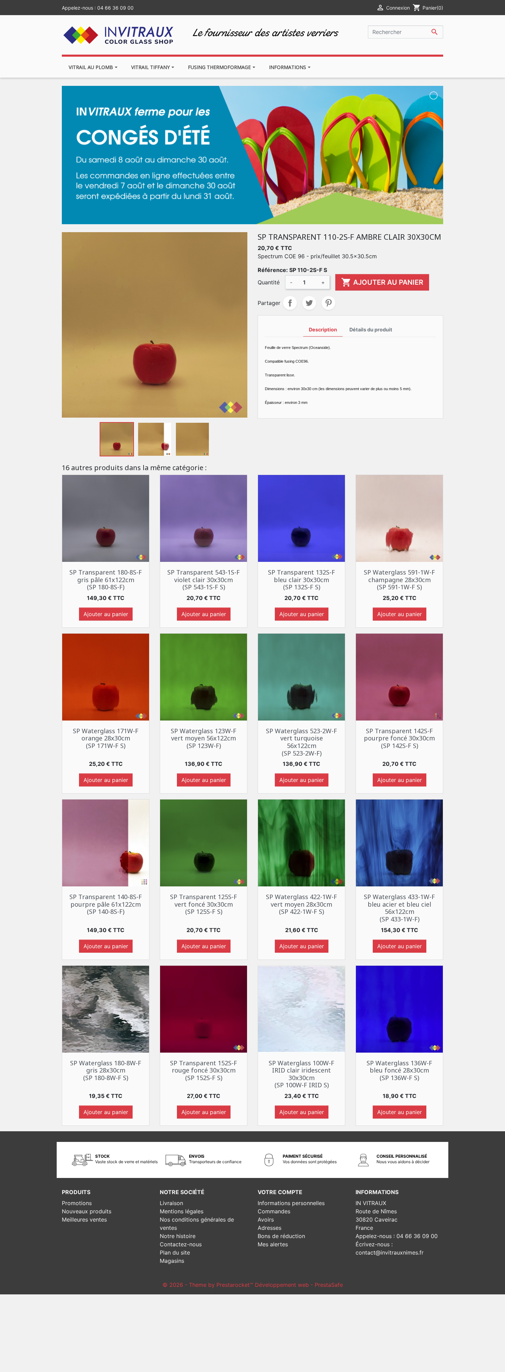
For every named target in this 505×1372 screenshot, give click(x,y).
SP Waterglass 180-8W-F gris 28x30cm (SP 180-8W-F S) (105, 1070)
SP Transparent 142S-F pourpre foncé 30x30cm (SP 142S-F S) (399, 738)
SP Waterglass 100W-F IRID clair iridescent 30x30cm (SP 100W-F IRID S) (301, 1074)
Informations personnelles (291, 1203)
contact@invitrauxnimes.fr (390, 1252)
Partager (290, 303)
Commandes (274, 1211)
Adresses (269, 1227)
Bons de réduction (281, 1236)
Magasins (172, 1260)
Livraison (171, 1203)
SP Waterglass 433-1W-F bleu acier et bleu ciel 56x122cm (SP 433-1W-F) (399, 908)
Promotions (77, 1203)
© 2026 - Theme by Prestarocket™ (208, 1284)
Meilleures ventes (84, 1219)
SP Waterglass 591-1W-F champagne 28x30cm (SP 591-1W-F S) (399, 579)
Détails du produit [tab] (370, 329)
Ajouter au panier (382, 282)
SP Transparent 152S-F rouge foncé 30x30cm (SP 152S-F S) (203, 1070)
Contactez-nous (181, 1244)
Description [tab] (323, 329)
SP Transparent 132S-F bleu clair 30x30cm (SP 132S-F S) (301, 579)
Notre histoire (177, 1236)
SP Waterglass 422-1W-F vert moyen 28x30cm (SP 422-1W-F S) (301, 904)
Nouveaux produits (86, 1211)
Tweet (309, 303)
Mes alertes (273, 1244)
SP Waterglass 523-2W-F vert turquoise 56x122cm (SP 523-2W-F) (301, 742)
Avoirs (266, 1219)
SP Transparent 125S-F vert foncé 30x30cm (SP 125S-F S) (203, 904)
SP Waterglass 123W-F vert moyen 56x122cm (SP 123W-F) (203, 738)
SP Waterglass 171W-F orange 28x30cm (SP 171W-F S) (105, 738)
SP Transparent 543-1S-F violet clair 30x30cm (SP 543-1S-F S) (203, 579)
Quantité (269, 282)
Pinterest (328, 303)
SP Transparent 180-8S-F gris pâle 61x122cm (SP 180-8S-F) (105, 579)
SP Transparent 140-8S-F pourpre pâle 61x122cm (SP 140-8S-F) (105, 904)
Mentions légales (181, 1211)
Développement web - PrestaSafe (299, 1284)
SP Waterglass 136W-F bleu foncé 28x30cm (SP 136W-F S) (399, 1070)
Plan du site (175, 1252)
